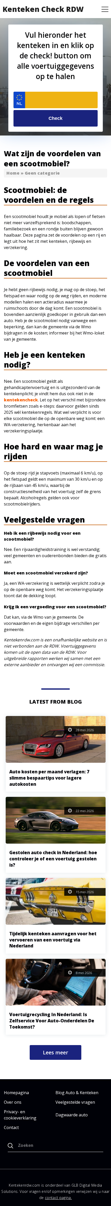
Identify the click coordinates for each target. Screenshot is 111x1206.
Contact (11, 1127)
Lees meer (55, 1052)
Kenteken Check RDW (43, 9)
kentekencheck (21, 400)
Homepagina (16, 1092)
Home (12, 173)
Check (55, 118)
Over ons (12, 1102)
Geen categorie (42, 173)
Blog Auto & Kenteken (77, 1092)
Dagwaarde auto (72, 1115)
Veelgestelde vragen (75, 1102)
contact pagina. (58, 1197)
